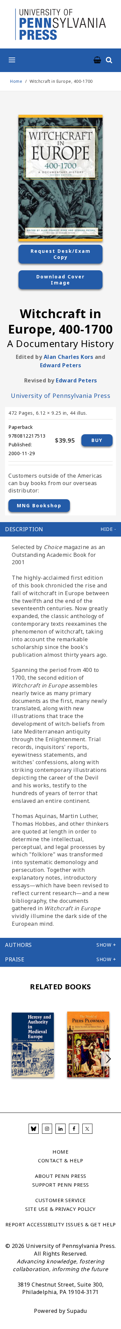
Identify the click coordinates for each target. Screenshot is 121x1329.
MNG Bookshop (39, 505)
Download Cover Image (60, 279)
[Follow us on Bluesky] (34, 1129)
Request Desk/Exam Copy (61, 254)
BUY (97, 440)
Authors (18, 945)
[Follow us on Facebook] (74, 1129)
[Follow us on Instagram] (47, 1129)
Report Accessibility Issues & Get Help (60, 1224)
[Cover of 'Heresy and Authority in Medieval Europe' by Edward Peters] (33, 1045)
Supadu (77, 1311)
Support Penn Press (60, 1184)
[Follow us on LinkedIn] (60, 1129)
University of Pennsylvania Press (60, 395)
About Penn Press (60, 1175)
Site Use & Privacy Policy (60, 1208)
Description (24, 529)
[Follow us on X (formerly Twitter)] (87, 1129)
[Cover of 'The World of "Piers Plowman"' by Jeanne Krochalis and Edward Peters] (88, 1044)
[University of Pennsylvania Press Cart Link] (97, 60)
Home (16, 81)
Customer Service (60, 1200)
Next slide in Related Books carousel (108, 1059)
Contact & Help (60, 1160)
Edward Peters (60, 365)
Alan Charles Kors (68, 357)
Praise (14, 959)
